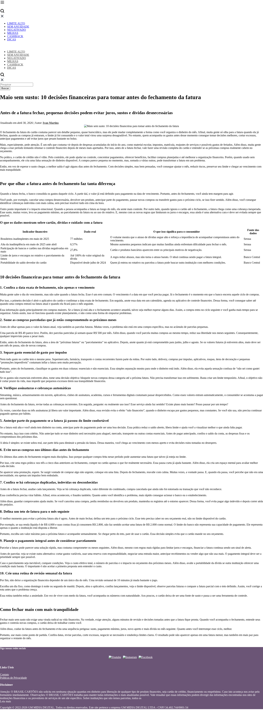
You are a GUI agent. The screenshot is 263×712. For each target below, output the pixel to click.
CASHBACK (15, 36)
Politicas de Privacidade (13, 677)
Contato (4, 674)
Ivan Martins (51, 122)
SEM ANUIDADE (18, 26)
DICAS (11, 39)
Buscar (5, 88)
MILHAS (12, 33)
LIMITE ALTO (16, 23)
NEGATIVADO (16, 29)
